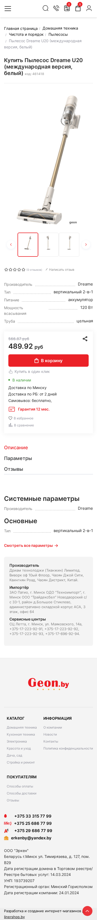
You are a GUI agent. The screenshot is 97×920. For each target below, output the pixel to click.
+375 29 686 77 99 (31, 830)
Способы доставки (21, 793)
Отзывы (13, 800)
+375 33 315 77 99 (31, 816)
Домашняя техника (22, 727)
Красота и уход (19, 748)
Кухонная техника (21, 734)
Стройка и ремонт (21, 762)
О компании (52, 727)
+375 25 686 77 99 (33, 823)
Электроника (17, 741)
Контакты (50, 741)
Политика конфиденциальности (68, 748)
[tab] (48, 447)
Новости (50, 734)
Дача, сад (14, 755)
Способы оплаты (20, 786)
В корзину (52, 360)
